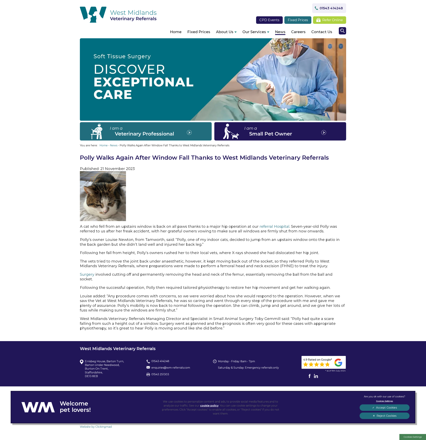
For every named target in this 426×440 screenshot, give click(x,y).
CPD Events (269, 20)
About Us (224, 32)
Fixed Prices (298, 20)
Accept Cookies (386, 407)
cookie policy (209, 405)
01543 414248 (331, 8)
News (280, 32)
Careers (298, 32)
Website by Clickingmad (96, 426)
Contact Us (321, 32)
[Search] (342, 30)
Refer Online (332, 20)
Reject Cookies (386, 415)
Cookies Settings (413, 437)
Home (176, 32)
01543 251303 (160, 374)
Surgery (87, 274)
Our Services (254, 32)
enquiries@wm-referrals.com (170, 367)
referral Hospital (274, 226)
